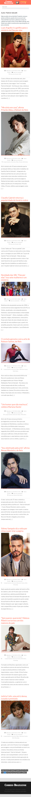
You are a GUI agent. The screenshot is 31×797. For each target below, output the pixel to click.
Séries (26, 162)
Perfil (20, 74)
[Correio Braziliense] (9, 2)
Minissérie (21, 369)
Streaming (15, 584)
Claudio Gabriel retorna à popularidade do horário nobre (14, 198)
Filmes (17, 162)
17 (2, 772)
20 (10, 772)
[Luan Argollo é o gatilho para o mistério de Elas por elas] (15, 49)
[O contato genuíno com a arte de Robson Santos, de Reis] (15, 353)
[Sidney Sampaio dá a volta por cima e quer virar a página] (15, 554)
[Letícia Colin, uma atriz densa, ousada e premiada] (15, 715)
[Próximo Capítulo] (22, 2)
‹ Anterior (18, 770)
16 (26, 770)
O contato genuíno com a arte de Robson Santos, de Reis (15, 340)
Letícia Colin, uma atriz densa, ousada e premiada (14, 697)
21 (12, 772)
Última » (24, 772)
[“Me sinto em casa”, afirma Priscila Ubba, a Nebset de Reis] (15, 133)
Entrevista (12, 74)
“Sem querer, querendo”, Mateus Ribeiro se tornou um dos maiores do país (15, 620)
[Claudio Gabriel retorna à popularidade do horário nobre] (15, 220)
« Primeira (12, 770)
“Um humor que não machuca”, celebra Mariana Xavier (14, 405)
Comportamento (7, 162)
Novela (16, 74)
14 (21, 770)
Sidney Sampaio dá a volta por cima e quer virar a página (14, 529)
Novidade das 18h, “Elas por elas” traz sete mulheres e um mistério (14, 277)
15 (24, 770)
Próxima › (19, 772)
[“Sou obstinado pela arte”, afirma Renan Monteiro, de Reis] (15, 470)
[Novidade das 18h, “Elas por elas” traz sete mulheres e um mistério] (15, 289)
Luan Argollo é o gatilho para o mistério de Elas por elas (14, 28)
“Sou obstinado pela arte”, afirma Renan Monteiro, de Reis (15, 449)
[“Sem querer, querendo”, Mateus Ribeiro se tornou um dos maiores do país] (15, 638)
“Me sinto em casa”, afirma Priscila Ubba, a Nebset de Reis (14, 108)
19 (7, 772)
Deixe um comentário (17, 72)
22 (15, 772)
